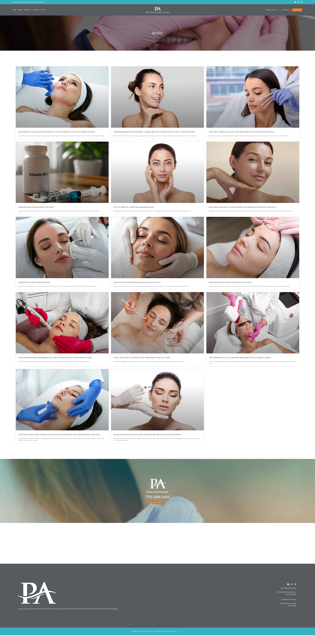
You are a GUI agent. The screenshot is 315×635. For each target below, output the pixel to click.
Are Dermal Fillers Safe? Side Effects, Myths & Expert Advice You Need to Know (56, 132)
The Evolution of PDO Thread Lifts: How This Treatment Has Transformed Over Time (59, 435)
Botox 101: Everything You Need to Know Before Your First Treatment (147, 435)
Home (14, 9)
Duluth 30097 (292, 606)
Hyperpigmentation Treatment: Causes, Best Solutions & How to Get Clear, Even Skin (154, 132)
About (20, 9)
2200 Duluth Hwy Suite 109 (288, 603)
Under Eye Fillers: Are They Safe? (34, 282)
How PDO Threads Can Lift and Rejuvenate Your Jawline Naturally (241, 132)
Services (27, 9)
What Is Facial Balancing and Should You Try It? (137, 282)
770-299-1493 (157, 497)
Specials (36, 9)
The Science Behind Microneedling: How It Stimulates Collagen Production (55, 358)
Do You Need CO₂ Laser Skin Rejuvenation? (134, 207)
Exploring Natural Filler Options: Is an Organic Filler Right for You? (242, 207)
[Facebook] (295, 2)
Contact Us (286, 9)
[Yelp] (301, 2)
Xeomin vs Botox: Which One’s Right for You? (230, 282)
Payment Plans (271, 9)
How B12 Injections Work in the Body (36, 207)
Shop (43, 9)
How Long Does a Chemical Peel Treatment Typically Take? (142, 358)
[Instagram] (298, 2)
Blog (279, 9)
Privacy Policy (172, 631)
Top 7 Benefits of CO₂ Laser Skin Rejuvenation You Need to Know (240, 358)
